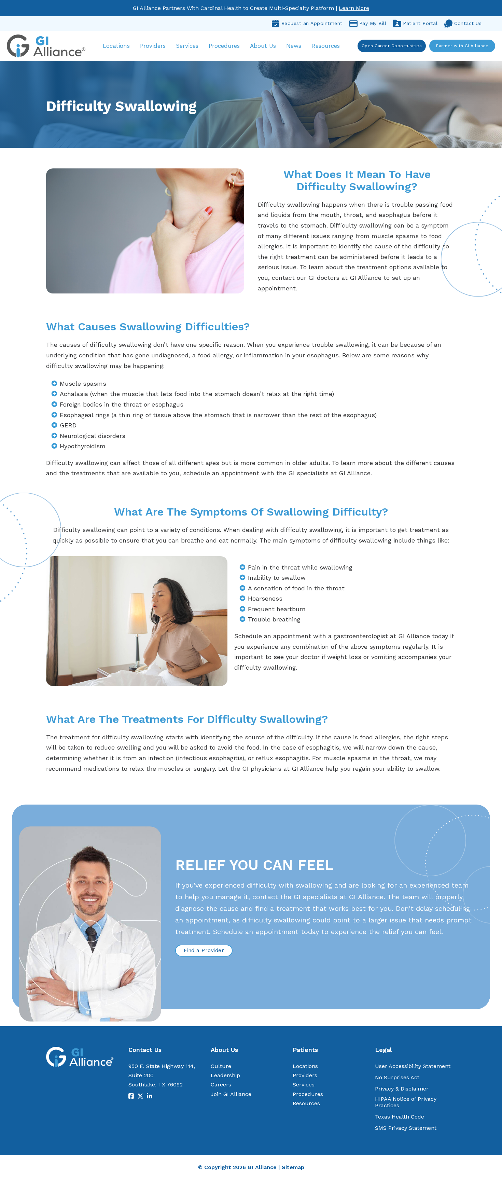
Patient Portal (420, 23)
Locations (116, 45)
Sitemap (293, 1167)
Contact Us (468, 23)
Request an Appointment (312, 23)
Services (187, 45)
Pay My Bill (373, 23)
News (293, 45)
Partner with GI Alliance (462, 45)
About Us (263, 45)
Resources (325, 45)
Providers (153, 45)
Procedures (224, 45)
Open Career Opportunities (392, 45)
